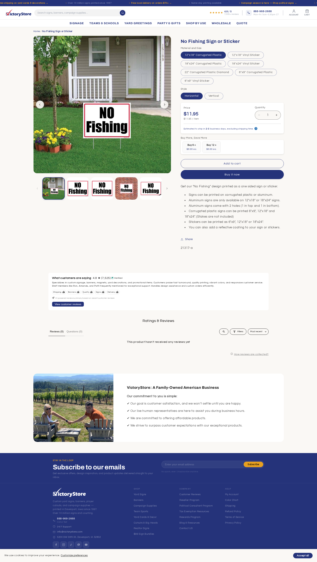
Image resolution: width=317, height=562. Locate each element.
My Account (231, 494)
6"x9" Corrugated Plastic (256, 72)
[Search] (122, 13)
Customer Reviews (190, 494)
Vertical (214, 95)
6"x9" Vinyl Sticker (197, 80)
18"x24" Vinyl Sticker (246, 63)
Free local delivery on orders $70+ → (151, 3)
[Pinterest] (78, 544)
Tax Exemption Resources (194, 511)
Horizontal (192, 95)
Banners (138, 500)
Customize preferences (74, 555)
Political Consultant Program (196, 505)
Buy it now (232, 174)
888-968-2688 (66, 518)
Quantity (260, 107)
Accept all (303, 555)
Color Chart (231, 500)
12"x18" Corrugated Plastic (203, 55)
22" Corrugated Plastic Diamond (207, 72)
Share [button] (189, 239)
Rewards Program (189, 517)
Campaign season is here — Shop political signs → (269, 3)
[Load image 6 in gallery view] (151, 188)
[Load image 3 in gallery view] (78, 188)
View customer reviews (68, 304)
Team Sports (141, 511)
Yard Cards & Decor (145, 517)
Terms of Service (234, 517)
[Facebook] (56, 544)
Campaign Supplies (145, 505)
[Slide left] (40, 105)
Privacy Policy (233, 523)
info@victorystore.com (69, 532)
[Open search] (223, 332)
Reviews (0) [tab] (57, 331)
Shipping (230, 505)
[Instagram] (63, 544)
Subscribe (253, 464)
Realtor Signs (141, 528)
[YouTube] (86, 544)
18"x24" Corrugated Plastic (203, 63)
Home (36, 31)
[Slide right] (164, 105)
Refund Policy (233, 511)
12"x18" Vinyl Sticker (246, 55)
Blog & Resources (189, 523)
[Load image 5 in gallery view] (126, 188)
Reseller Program (189, 500)
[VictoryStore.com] (18, 12)
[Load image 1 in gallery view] (53, 188)
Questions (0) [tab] (74, 331)
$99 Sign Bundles (144, 534)
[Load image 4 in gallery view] (102, 188)
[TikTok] (71, 544)
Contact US (186, 528)
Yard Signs (140, 494)
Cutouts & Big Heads (146, 523)
